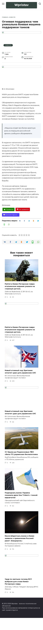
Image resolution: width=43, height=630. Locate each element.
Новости (12, 17)
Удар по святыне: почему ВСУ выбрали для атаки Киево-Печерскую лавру (18, 581)
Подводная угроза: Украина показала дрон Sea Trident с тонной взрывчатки (21, 495)
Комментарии (11, 215)
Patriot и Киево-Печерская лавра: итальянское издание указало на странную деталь (20, 286)
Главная (5, 17)
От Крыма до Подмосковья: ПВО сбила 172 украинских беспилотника (21, 453)
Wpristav (21, 5)
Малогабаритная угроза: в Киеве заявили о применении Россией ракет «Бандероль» (19, 538)
